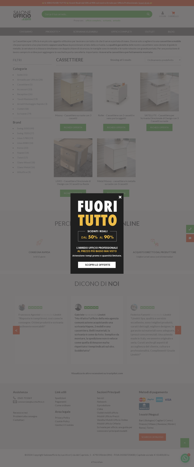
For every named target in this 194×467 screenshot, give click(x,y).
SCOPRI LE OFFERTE (97, 265)
